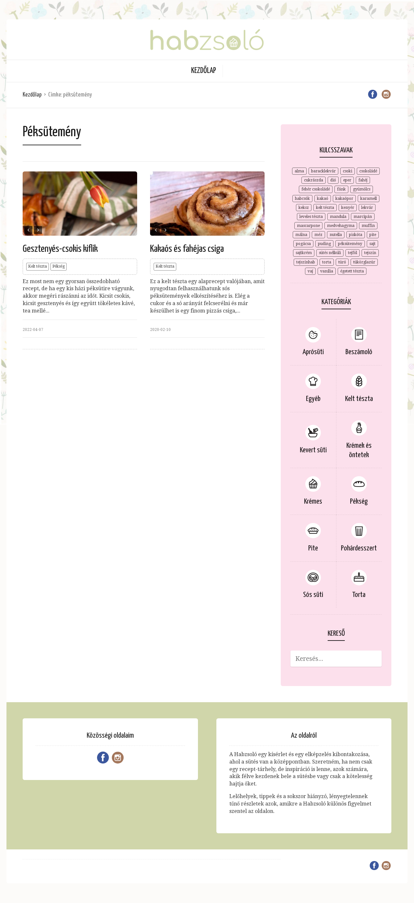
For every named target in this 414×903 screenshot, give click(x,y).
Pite (313, 548)
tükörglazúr (364, 262)
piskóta (355, 234)
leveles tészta (311, 216)
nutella (336, 234)
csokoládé (368, 171)
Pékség (58, 266)
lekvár (367, 207)
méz (318, 234)
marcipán (363, 216)
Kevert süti (313, 450)
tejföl (352, 253)
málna (301, 234)
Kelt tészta (37, 266)
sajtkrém (304, 253)
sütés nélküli (330, 253)
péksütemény (350, 243)
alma (299, 171)
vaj (310, 271)
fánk (341, 189)
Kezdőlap (203, 71)
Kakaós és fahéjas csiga (187, 249)
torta (326, 262)
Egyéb (313, 399)
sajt (372, 243)
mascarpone (308, 225)
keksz (304, 207)
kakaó (322, 198)
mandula (338, 216)
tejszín (370, 253)
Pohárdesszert (359, 548)
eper (347, 180)
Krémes (313, 501)
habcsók (302, 198)
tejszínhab (305, 262)
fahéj (362, 180)
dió (333, 180)
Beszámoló (358, 352)
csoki (347, 171)
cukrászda (313, 180)
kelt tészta (325, 207)
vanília (326, 271)
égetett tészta (352, 271)
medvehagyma (340, 225)
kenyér (347, 207)
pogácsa (303, 243)
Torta (358, 595)
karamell (368, 198)
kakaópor (344, 198)
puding (324, 243)
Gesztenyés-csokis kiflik (60, 249)
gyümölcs (361, 189)
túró (342, 262)
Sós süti (313, 595)
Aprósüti (313, 352)
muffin (368, 225)
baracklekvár (323, 171)
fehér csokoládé (315, 189)
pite (372, 234)
